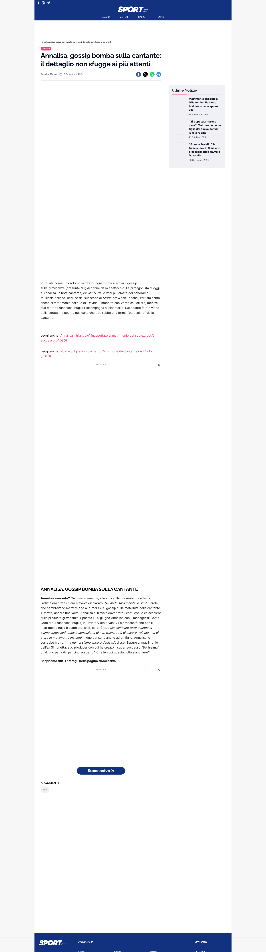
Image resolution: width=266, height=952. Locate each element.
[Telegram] (49, 3)
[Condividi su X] (145, 74)
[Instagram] (44, 3)
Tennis (160, 17)
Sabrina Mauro (49, 74)
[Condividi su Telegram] (158, 74)
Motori (124, 17)
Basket (142, 17)
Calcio (106, 17)
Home (43, 42)
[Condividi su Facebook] (138, 74)
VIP (45, 790)
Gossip (46, 49)
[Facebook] (39, 3)
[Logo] (133, 9)
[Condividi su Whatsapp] (152, 74)
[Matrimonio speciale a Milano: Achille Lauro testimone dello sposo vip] (179, 106)
